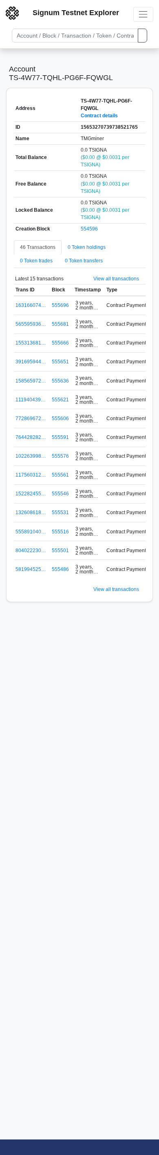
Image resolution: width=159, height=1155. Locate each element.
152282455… (30, 494)
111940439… (30, 400)
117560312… (30, 475)
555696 (60, 305)
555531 (60, 512)
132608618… (30, 512)
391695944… (30, 362)
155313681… (30, 343)
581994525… (30, 569)
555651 (60, 362)
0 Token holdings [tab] (87, 247)
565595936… (30, 324)
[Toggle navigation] (143, 14)
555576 (60, 456)
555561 (60, 475)
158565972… (30, 381)
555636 (60, 381)
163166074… (30, 305)
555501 (60, 550)
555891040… (30, 532)
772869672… (30, 418)
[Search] (142, 36)
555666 (60, 343)
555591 (60, 437)
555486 (60, 569)
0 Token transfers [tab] (84, 261)
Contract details (99, 116)
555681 (60, 324)
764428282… (30, 437)
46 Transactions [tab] (37, 247)
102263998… (30, 456)
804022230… (30, 550)
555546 (60, 494)
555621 (60, 400)
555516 (60, 532)
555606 (60, 418)
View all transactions (116, 279)
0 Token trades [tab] (36, 261)
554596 (89, 229)
